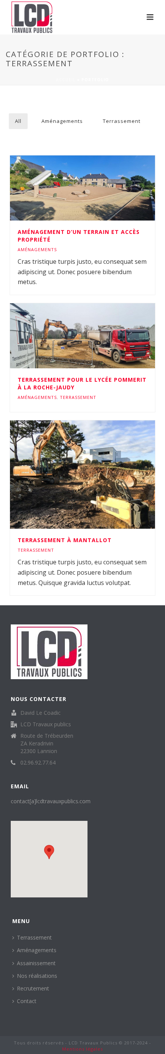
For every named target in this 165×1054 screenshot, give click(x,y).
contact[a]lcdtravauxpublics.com (51, 801)
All (18, 121)
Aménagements (62, 121)
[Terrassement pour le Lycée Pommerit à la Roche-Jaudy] (99, 335)
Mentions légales (82, 1049)
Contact (26, 1001)
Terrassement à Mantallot (65, 540)
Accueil (66, 79)
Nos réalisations (37, 975)
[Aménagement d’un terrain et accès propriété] (99, 188)
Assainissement (36, 963)
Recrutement (33, 988)
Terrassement (121, 121)
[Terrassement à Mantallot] (99, 474)
